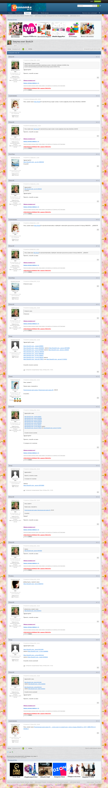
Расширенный (100, 5)
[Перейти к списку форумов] (26, 7)
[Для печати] (10, 752)
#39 (97, 672)
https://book (37, 101)
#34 (97, 497)
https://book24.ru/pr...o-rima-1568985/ (38, 651)
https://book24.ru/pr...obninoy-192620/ (58, 349)
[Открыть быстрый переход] (99, 13)
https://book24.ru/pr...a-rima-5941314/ (33, 655)
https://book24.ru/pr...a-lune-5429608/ (33, 349)
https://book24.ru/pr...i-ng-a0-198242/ (33, 357)
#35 (97, 542)
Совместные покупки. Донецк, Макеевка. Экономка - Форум (20, 782)
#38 (97, 639)
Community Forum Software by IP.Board (93, 785)
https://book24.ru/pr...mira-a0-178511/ (33, 359)
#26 (97, 219)
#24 (97, 154)
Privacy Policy (98, 782)
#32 (97, 406)
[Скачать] (12, 752)
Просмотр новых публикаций (89, 13)
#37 (97, 602)
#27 (97, 246)
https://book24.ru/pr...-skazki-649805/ (33, 346)
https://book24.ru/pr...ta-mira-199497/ (33, 355)
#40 (97, 721)
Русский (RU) (58, 785)
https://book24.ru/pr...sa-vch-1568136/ (33, 162)
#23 (97, 122)
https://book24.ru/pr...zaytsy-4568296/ (33, 353)
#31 (97, 376)
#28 (97, 278)
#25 (97, 180)
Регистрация (97, 1)
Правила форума (90, 782)
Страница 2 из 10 (16, 49)
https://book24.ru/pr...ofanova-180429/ (33, 351)
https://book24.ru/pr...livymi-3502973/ (33, 583)
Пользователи (18, 13)
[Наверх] (105, 50)
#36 (97, 576)
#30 (97, 336)
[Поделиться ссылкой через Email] (8, 752)
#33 (97, 465)
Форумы (27, 13)
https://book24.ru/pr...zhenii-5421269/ (33, 649)
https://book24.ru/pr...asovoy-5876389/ (59, 348)
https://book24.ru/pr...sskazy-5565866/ (33, 348)
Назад (9, 49)
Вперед (30, 49)
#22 (97, 95)
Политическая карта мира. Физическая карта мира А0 (38, 390)
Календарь (35, 13)
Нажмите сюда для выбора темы (46, 785)
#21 (97, 56)
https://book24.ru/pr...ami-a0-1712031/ (56, 359)
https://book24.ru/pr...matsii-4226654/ (38, 657)
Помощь (65, 785)
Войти (92, 1)
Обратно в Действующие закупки (93, 748)
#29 (97, 304)
